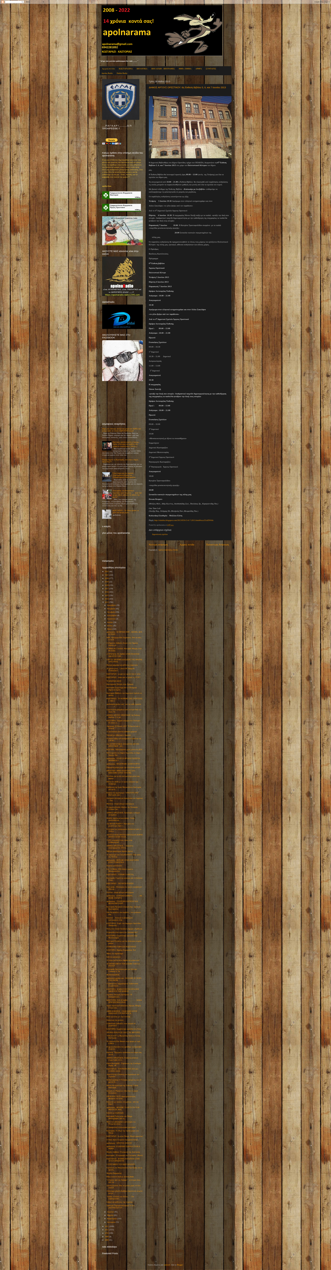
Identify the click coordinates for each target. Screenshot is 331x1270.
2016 (107, 592)
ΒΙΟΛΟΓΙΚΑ (142, 68)
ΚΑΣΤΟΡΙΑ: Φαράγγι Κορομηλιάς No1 (121, 950)
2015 (107, 595)
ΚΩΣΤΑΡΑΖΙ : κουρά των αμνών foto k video (123, 674)
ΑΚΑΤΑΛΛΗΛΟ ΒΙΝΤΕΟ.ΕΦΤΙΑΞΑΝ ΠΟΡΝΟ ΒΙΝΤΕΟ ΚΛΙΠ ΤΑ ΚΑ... (125, 836)
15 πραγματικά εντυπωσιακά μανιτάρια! (121, 1127)
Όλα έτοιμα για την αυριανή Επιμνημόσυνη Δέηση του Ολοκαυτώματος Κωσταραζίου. (124, 475)
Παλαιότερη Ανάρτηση (217, 544)
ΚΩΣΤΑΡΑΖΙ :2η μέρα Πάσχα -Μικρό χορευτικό (125, 1136)
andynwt (167, 1265)
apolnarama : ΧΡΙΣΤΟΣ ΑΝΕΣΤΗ (119, 1143)
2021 (107, 575)
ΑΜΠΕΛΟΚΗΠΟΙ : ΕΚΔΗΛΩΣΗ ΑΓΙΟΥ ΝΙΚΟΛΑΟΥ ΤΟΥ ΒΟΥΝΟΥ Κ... (122, 1012)
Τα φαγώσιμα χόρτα (114, 681)
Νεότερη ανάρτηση (158, 544)
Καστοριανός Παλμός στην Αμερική (120, 684)
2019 (107, 582)
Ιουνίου (110, 626)
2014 (107, 599)
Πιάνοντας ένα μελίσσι (115, 1020)
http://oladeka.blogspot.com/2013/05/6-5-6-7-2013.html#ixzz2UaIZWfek (183, 520)
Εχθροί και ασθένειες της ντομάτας (120, 1202)
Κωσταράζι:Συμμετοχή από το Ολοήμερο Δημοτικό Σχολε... (122, 689)
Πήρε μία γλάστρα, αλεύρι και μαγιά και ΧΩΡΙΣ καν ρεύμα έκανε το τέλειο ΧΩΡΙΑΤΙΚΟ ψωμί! (121, 430)
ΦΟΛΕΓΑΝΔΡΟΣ (113, 975)
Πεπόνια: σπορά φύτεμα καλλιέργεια (120, 892)
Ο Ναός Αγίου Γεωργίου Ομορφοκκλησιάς (122, 1140)
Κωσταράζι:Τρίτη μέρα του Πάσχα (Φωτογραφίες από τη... (119, 1117)
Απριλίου (110, 1212)
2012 (107, 1226)
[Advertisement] (121, 402)
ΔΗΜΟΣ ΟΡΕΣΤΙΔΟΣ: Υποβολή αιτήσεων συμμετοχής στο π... (122, 1059)
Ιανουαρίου (111, 1222)
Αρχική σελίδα (108, 68)
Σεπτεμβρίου (111, 615)
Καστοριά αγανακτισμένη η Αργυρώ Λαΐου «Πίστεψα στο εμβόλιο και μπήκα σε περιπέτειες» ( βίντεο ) (126, 444)
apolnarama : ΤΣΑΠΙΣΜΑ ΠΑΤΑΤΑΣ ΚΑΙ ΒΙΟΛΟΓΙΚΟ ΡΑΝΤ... (122, 902)
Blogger (180, 1265)
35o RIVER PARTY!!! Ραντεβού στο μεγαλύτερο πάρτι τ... (120, 825)
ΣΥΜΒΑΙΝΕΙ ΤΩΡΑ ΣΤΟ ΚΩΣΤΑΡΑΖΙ (121, 947)
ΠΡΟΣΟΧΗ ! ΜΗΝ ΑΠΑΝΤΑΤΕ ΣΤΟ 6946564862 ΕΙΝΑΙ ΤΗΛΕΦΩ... (121, 772)
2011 (107, 1230)
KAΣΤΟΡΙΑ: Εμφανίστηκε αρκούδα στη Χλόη (124, 1029)
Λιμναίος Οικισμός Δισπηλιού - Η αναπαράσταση (119, 996)
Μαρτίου (110, 1215)
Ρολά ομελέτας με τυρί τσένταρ (118, 1017)
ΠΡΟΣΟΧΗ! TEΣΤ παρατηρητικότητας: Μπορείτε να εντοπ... (121, 1097)
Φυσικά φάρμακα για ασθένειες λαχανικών (122, 665)
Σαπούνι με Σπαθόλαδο (115, 1113)
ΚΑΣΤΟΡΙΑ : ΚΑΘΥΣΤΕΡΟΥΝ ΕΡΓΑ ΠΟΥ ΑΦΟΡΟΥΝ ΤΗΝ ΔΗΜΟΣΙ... (123, 990)
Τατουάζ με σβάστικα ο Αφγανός (119, 735)
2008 (107, 1240)
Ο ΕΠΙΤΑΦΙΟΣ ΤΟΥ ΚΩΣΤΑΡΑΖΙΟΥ (121, 1164)
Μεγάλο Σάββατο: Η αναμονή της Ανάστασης (123, 1152)
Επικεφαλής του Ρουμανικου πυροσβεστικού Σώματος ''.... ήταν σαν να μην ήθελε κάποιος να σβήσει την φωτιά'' (127, 494)
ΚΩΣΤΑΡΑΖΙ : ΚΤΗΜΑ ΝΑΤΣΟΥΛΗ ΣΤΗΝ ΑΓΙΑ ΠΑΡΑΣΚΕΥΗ (123, 1160)
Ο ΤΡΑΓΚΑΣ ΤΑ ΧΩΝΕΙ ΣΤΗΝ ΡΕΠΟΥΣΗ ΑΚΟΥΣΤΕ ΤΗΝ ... (123, 655)
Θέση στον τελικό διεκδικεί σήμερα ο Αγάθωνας (124, 929)
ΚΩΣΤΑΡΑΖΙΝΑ (126, 68)
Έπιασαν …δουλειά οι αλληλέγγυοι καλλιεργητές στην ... (120, 919)
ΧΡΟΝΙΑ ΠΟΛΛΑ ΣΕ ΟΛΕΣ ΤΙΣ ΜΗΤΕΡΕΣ (123, 1032)
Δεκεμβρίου (111, 605)
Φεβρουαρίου (112, 1219)
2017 (107, 589)
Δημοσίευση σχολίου (160, 534)
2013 (107, 602)
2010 (107, 1233)
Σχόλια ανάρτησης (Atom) (168, 550)
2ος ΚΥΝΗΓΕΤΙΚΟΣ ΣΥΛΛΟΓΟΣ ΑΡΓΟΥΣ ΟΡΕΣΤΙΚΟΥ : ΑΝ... (123, 745)
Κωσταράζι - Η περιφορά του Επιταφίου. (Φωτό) (125, 1155)
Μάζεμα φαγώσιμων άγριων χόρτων (120, 851)
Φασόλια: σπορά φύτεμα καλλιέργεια (120, 804)
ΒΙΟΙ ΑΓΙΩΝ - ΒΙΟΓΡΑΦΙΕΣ (163, 68)
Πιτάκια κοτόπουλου (114, 866)
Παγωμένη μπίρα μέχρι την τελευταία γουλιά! (123, 767)
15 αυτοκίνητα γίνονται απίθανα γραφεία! (122, 732)
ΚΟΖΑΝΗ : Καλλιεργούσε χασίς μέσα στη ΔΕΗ (124, 749)
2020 (107, 578)
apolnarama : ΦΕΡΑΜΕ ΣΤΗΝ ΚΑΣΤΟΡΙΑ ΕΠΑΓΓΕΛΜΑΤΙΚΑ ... (123, 861)
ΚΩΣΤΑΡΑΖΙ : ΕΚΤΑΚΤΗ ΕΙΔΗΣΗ (120, 883)
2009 (107, 1237)
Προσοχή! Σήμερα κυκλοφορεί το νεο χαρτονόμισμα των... (120, 1207)
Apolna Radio (107, 73)
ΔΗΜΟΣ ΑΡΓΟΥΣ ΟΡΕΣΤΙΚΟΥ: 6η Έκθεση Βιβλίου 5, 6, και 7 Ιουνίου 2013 (187, 87)
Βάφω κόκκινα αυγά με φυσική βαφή (120, 1177)
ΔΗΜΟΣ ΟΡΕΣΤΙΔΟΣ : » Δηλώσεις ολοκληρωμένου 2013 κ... (120, 847)
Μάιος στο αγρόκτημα (115, 954)
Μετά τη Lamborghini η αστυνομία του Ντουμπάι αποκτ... (121, 1123)
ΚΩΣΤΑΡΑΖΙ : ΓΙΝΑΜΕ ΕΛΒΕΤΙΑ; (120, 875)
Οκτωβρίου (111, 612)
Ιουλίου (110, 622)
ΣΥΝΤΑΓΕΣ (211, 68)
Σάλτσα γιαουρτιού (114, 957)
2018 (107, 585)
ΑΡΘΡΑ (198, 68)
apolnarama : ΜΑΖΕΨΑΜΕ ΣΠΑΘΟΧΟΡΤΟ (123, 764)
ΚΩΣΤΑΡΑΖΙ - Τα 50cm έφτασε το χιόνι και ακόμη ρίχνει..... (126, 512)
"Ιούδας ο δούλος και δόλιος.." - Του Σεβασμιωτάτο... (120, 1198)
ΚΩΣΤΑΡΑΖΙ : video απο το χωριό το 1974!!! (124, 677)
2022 (107, 571)
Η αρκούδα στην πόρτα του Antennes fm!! (122, 932)
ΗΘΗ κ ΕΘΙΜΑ (185, 68)
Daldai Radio (122, 73)
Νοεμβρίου (111, 609)
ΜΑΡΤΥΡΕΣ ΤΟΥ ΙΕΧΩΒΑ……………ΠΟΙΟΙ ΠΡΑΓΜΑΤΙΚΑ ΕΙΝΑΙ (124, 1001)
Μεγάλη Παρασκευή (114, 1173)
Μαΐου (109, 629)
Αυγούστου (111, 619)
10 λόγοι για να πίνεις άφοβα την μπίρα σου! (123, 960)
